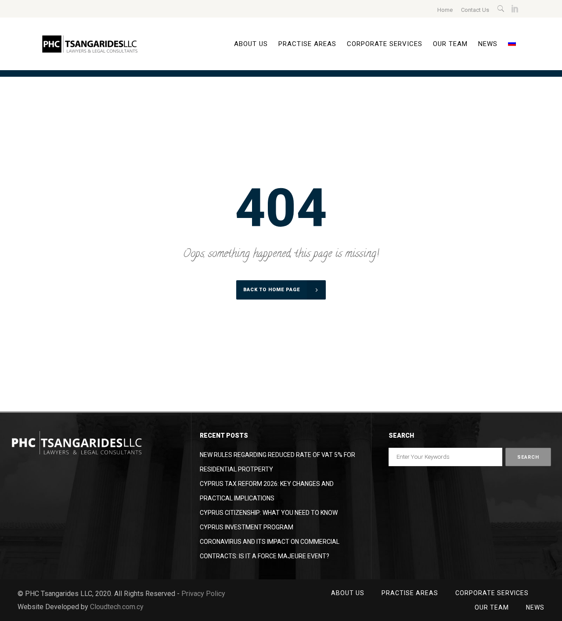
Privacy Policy (203, 593)
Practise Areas (410, 592)
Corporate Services (492, 592)
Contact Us (475, 10)
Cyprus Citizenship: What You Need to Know (269, 512)
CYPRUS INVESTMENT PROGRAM (246, 527)
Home (445, 10)
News (535, 607)
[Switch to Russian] (512, 44)
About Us (347, 592)
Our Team (492, 607)
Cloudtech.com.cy (117, 607)
